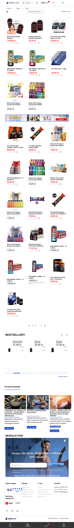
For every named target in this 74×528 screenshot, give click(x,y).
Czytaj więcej (9, 428)
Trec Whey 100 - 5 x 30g (58, 69)
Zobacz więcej (62, 376)
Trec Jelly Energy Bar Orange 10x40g (35, 146)
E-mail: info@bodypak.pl (61, 491)
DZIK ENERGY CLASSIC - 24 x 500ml (58, 247)
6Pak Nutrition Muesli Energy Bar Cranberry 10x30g (35, 213)
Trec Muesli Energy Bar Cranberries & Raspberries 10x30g (58, 213)
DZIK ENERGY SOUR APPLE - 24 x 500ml (37, 69)
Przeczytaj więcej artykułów (12, 389)
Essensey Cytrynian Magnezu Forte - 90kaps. (61, 343)
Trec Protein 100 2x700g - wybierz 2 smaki (58, 37)
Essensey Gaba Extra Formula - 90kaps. (17, 342)
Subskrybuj (56, 464)
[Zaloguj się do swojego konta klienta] (37, 3)
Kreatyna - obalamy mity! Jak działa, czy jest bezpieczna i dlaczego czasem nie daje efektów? (60, 413)
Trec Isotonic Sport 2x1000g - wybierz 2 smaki (15, 146)
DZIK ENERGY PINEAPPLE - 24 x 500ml (15, 69)
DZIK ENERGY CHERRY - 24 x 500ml (37, 277)
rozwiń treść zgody (16, 472)
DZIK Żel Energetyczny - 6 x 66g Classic (15, 178)
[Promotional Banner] (37, 118)
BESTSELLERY (15, 334)
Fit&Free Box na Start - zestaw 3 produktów (57, 178)
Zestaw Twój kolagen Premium (13, 37)
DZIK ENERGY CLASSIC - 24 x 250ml (15, 280)
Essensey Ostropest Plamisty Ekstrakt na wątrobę (35, 38)
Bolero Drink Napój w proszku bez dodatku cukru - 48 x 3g (13, 104)
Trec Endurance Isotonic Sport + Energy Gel (57, 278)
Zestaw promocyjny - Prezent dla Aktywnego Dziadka (36, 245)
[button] (27, 3)
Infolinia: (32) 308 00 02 (61, 487)
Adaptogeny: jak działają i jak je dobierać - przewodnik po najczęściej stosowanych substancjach (15, 413)
